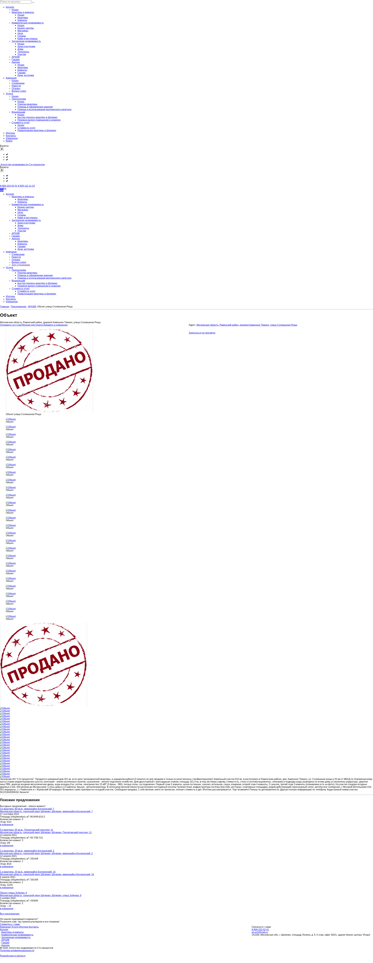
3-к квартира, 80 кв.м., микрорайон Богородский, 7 (27, 809)
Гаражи (5, 942)
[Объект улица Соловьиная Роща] (49, 411)
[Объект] (11, 419)
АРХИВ (5, 940)
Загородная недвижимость (15, 937)
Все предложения (9, 914)
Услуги (15, 927)
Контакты (34, 927)
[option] (189, 154)
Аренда (5, 945)
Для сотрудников (21, 265)
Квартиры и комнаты (12, 932)
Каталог (4, 929)
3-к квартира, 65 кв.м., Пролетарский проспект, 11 (26, 830)
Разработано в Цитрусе (12, 956)
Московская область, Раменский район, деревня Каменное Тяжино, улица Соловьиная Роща (247, 325)
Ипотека (24, 927)
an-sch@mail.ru (260, 932)
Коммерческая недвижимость (17, 935)
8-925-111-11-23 (26, 186)
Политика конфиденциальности (17, 950)
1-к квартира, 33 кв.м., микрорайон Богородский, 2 (27, 851)
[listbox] (186, 157)
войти (3, 188)
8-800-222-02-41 (8, 186)
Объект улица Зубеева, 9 (13, 893)
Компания (5, 927)
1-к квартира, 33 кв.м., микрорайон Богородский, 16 (28, 872)
